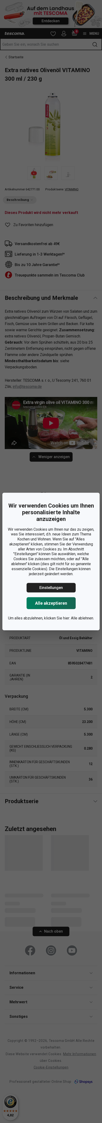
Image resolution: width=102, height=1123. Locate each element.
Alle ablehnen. (82, 618)
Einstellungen (51, 587)
